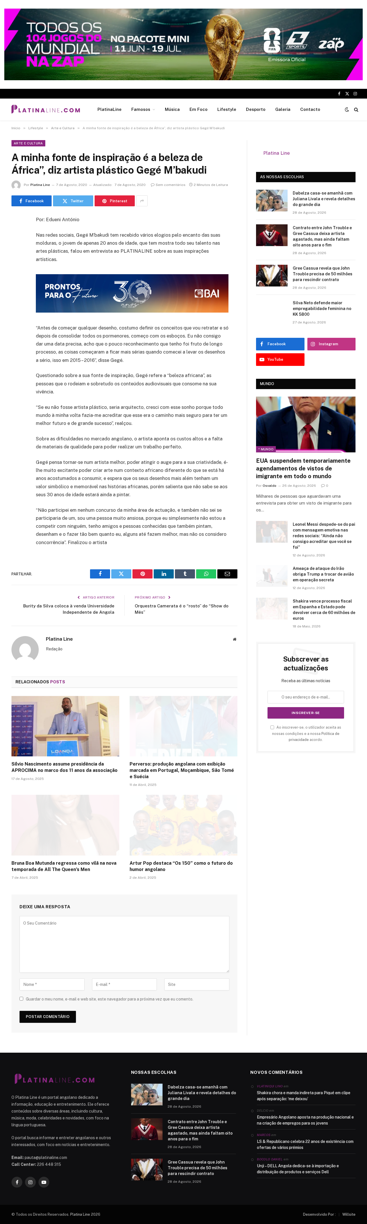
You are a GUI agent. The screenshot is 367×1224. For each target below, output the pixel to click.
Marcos (263, 1135)
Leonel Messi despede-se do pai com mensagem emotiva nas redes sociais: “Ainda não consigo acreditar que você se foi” (324, 536)
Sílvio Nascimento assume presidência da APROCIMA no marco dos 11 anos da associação (64, 767)
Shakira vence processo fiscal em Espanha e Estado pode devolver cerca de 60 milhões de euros (324, 610)
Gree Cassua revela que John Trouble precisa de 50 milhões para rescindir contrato (322, 274)
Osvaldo (269, 486)
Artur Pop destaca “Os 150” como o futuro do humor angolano (181, 866)
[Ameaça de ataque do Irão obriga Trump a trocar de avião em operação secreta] (272, 576)
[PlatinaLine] (46, 109)
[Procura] (355, 109)
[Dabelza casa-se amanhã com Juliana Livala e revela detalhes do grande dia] (272, 200)
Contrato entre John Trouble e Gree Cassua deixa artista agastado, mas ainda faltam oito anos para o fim (322, 236)
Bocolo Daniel (269, 1159)
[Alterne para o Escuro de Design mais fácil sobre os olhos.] (346, 109)
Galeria (282, 109)
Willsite (349, 1214)
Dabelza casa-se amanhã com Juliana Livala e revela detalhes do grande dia (324, 199)
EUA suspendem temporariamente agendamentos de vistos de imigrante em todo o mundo (303, 468)
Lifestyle (226, 109)
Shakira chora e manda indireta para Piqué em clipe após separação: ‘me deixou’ (303, 1095)
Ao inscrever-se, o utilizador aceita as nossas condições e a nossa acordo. (306, 733)
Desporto (256, 109)
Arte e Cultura (28, 143)
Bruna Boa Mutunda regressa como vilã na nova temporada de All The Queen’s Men (63, 866)
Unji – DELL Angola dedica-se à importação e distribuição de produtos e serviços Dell (298, 1169)
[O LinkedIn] (17, 264)
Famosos (140, 109)
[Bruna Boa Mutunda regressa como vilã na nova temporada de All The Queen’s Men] (65, 825)
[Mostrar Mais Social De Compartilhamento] (142, 200)
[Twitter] (17, 249)
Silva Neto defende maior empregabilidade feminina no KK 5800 (322, 309)
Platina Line (40, 185)
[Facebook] (17, 234)
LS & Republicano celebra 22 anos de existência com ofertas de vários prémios (305, 1144)
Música (172, 109)
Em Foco (199, 109)
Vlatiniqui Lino (270, 1086)
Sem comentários (171, 185)
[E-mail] (17, 293)
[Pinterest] (17, 278)
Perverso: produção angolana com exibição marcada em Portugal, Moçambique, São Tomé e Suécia (182, 770)
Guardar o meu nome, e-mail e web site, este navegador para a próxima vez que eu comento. (109, 999)
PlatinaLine (109, 109)
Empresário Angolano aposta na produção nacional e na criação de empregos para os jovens (305, 1120)
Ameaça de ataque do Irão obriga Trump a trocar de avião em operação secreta (323, 574)
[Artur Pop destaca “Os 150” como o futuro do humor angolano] (183, 825)
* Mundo (266, 449)
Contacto (310, 109)
